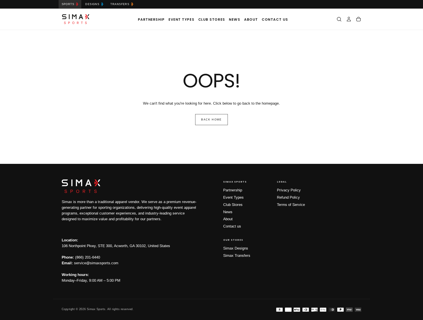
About (251, 19)
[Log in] (349, 19)
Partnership (151, 19)
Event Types (181, 19)
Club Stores (211, 19)
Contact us (232, 226)
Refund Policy (288, 197)
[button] (339, 19)
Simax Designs (235, 248)
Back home (211, 119)
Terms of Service (291, 205)
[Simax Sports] (81, 186)
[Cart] (358, 19)
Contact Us (275, 19)
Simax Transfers (236, 255)
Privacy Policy (289, 190)
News (234, 19)
